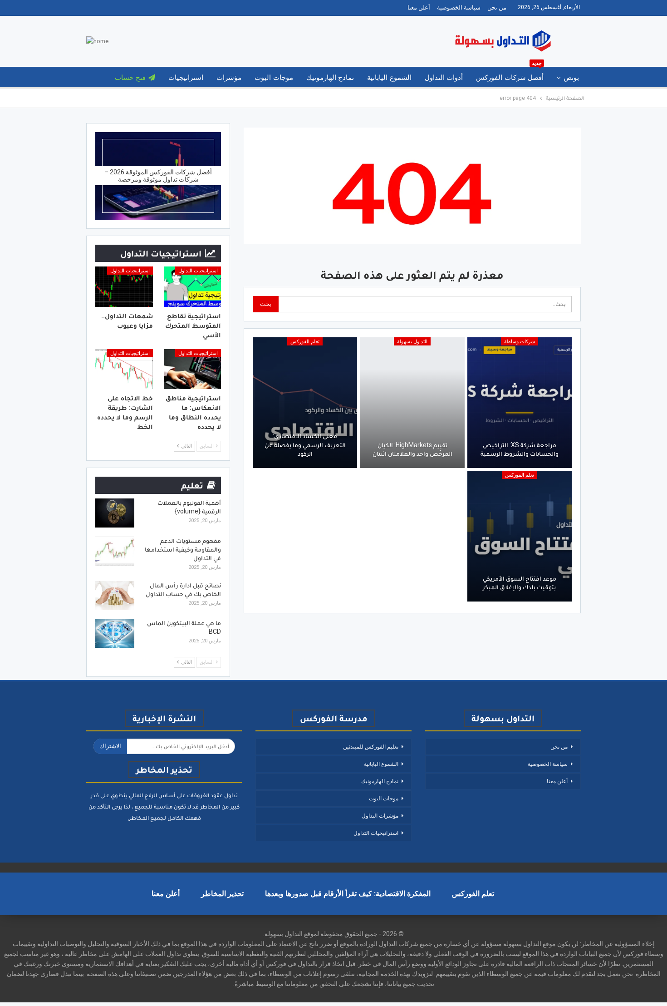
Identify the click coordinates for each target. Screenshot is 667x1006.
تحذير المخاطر (222, 893)
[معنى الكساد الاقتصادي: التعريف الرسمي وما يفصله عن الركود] (305, 402)
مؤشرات (228, 78)
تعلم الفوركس (304, 342)
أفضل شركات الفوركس (510, 74)
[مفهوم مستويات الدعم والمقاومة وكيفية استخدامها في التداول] (114, 551)
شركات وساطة (519, 342)
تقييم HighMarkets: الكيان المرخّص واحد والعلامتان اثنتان (412, 449)
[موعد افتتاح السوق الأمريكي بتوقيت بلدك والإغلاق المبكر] (519, 536)
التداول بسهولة (412, 342)
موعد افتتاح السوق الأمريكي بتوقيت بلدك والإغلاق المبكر (519, 583)
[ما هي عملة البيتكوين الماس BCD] (114, 633)
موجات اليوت (274, 78)
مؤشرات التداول (380, 816)
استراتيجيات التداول (198, 271)
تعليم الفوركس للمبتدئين (370, 747)
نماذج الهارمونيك (330, 78)
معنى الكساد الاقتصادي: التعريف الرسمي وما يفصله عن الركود (305, 444)
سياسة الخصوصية (459, 7)
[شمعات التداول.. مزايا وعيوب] (124, 286)
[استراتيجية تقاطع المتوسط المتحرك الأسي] (192, 286)
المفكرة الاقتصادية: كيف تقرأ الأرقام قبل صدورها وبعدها (348, 893)
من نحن (496, 7)
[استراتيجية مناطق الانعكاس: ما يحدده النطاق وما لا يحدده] (192, 369)
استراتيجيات (185, 78)
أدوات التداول (444, 78)
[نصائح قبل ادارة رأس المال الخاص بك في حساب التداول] (114, 595)
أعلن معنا (418, 7)
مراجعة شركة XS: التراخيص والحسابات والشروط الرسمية (520, 449)
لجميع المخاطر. (147, 817)
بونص (571, 78)
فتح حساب (130, 78)
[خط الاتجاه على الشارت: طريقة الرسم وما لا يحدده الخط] (124, 369)
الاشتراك (110, 746)
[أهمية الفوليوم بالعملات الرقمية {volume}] (114, 513)
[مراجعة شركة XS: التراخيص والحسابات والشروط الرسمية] (519, 402)
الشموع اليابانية (389, 78)
